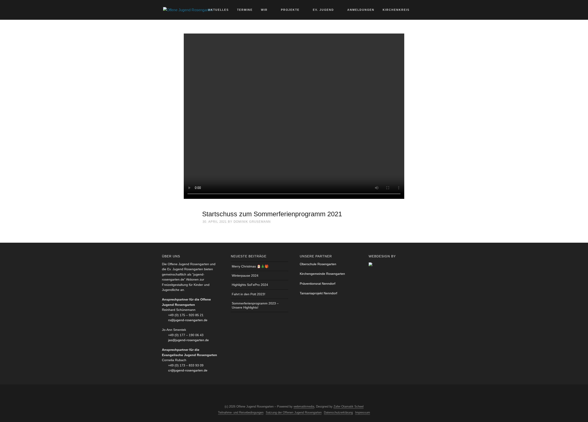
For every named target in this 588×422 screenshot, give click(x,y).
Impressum (362, 412)
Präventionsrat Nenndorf (317, 283)
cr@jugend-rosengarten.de (187, 370)
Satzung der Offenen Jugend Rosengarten (294, 412)
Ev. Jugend (323, 9)
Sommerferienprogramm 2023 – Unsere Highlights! (255, 305)
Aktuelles (218, 9)
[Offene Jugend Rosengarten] (188, 10)
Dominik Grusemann (252, 221)
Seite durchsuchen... (422, 10)
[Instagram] (289, 394)
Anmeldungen (360, 9)
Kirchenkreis (396, 9)
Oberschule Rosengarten (318, 264)
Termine (245, 9)
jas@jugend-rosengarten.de (188, 340)
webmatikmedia (304, 406)
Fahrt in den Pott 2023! (248, 294)
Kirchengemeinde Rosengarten (322, 274)
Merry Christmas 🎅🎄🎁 (250, 266)
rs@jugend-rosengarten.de (187, 320)
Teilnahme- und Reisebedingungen (240, 412)
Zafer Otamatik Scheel (349, 406)
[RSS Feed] (297, 394)
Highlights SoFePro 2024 (250, 285)
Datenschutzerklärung (338, 412)
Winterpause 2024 (245, 275)
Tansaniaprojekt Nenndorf (318, 293)
